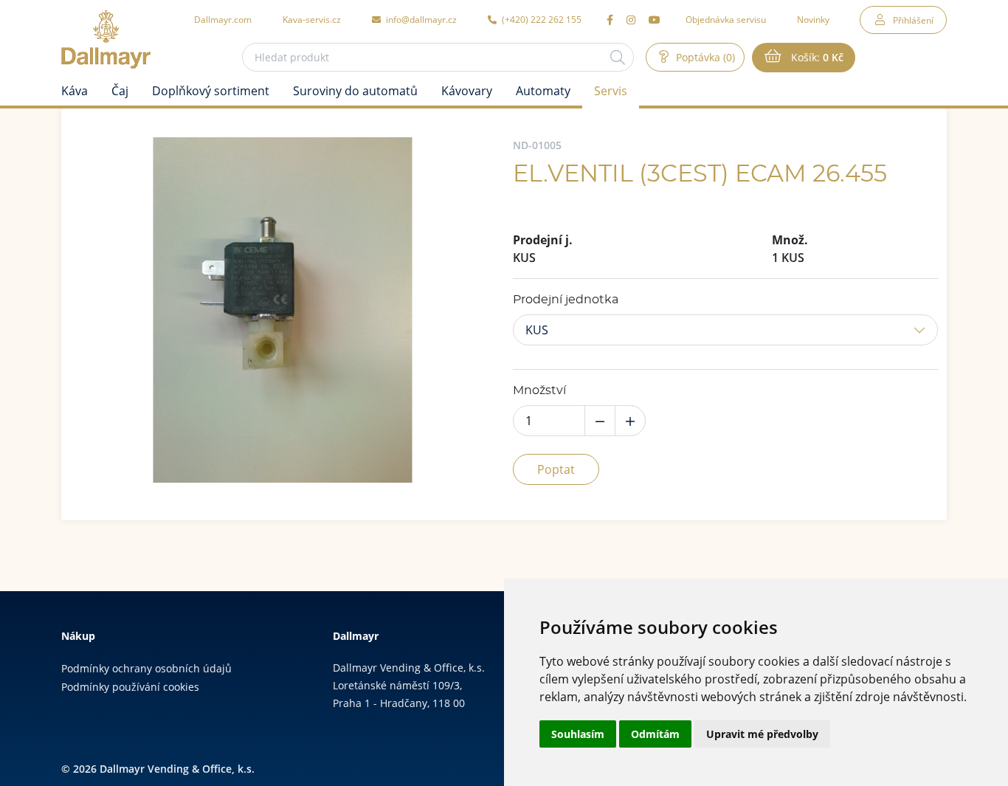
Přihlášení (913, 20)
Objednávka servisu (726, 19)
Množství (539, 390)
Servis (610, 91)
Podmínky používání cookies (130, 687)
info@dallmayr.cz (420, 19)
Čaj (119, 91)
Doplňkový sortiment (210, 91)
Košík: (815, 57)
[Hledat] (617, 57)
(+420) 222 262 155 (540, 19)
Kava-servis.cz (312, 19)
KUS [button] (536, 330)
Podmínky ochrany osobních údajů (146, 668)
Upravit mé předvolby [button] (762, 734)
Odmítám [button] (655, 734)
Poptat (556, 469)
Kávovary (466, 91)
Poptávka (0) (704, 57)
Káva (74, 91)
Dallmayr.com (223, 19)
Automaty (543, 91)
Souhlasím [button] (577, 734)
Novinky (813, 19)
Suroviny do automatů (355, 91)
